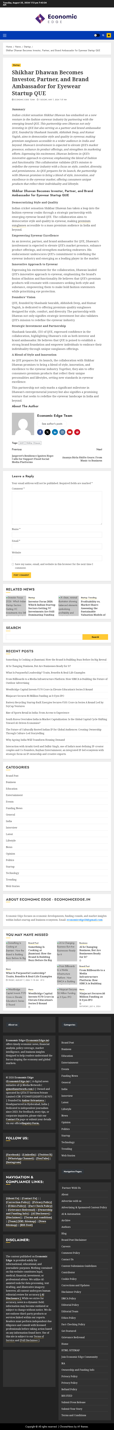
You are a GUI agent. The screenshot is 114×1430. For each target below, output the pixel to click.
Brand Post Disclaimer (74, 1240)
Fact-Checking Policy (73, 1324)
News (9, 847)
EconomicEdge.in (37, 1040)
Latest (9, 834)
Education (11, 788)
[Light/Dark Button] (97, 35)
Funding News (14, 808)
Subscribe (109, 35)
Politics (10, 860)
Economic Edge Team (24, 100)
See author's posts (52, 424)
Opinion (10, 853)
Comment (18, 488)
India (9, 821)
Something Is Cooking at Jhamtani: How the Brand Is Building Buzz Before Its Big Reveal (56, 659)
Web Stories (13, 886)
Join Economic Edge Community (79, 1356)
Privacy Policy (69, 1376)
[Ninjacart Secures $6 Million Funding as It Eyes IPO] (67, 998)
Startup (16, 65)
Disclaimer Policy (71, 1292)
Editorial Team (69, 1311)
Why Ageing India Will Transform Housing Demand (35, 739)
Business (11, 782)
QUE (22, 443)
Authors (66, 1227)
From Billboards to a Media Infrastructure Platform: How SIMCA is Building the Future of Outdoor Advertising (92, 982)
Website (16, 552)
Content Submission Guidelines (78, 1266)
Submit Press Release (73, 1402)
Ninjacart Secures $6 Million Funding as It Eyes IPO (35, 695)
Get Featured (68, 1331)
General (10, 814)
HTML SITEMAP (70, 1350)
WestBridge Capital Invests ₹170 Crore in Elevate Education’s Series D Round (49, 689)
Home (64, 1344)
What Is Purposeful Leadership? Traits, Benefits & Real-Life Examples (45, 672)
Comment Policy (70, 1252)
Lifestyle (11, 840)
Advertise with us (71, 1201)
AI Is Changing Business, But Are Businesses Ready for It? (38, 666)
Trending (92, 597)
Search (13, 627)
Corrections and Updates (75, 1285)
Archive (65, 1220)
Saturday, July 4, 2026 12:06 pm (89, 1007)
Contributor (68, 1272)
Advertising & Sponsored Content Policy (84, 1207)
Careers (65, 1246)
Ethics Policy (68, 1317)
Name (16, 529)
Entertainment (14, 795)
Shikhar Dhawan (33, 443)
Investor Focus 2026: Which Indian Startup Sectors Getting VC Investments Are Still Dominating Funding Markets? (41, 610)
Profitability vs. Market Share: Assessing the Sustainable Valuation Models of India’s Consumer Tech (93, 611)
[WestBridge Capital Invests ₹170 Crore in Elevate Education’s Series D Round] (16, 998)
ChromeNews (66, 1426)
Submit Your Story (71, 1408)
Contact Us (67, 1259)
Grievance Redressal (73, 1337)
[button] (4, 35)
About (64, 1194)
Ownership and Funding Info (77, 1369)
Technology (12, 873)
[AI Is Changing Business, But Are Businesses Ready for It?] (67, 951)
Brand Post (12, 775)
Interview (11, 827)
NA (63, 1363)
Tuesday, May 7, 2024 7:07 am (53, 100)
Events (10, 801)
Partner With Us (71, 1188)
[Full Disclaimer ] (29, 1340)
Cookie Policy (69, 1279)
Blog (64, 1233)
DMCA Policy (68, 1298)
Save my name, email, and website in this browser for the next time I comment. (54, 566)
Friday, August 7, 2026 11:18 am (23, 980)
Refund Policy (69, 1389)
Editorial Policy (70, 1304)
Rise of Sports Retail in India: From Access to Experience (37, 712)
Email (16, 541)
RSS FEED (66, 1395)
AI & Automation (70, 1214)
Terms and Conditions (73, 1415)
